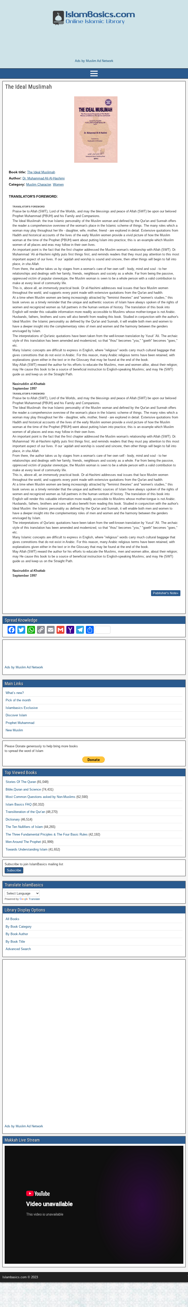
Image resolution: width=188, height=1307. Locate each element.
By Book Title (15, 941)
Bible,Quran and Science (23, 789)
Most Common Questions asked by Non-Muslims (40, 797)
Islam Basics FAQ (19, 804)
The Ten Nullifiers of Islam (24, 827)
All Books (12, 919)
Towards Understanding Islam (26, 849)
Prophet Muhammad (20, 723)
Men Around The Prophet (23, 842)
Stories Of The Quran (21, 782)
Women (58, 184)
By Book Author (17, 934)
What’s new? (15, 693)
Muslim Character (38, 184)
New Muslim (14, 730)
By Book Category (19, 926)
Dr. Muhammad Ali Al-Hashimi (44, 178)
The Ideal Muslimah (41, 172)
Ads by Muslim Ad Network (94, 61)
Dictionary (13, 819)
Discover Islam (16, 715)
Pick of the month (18, 700)
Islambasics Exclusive (22, 708)
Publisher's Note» (165, 593)
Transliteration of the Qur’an (25, 812)
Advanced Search (18, 949)
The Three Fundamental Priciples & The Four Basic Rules (47, 834)
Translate (34, 898)
